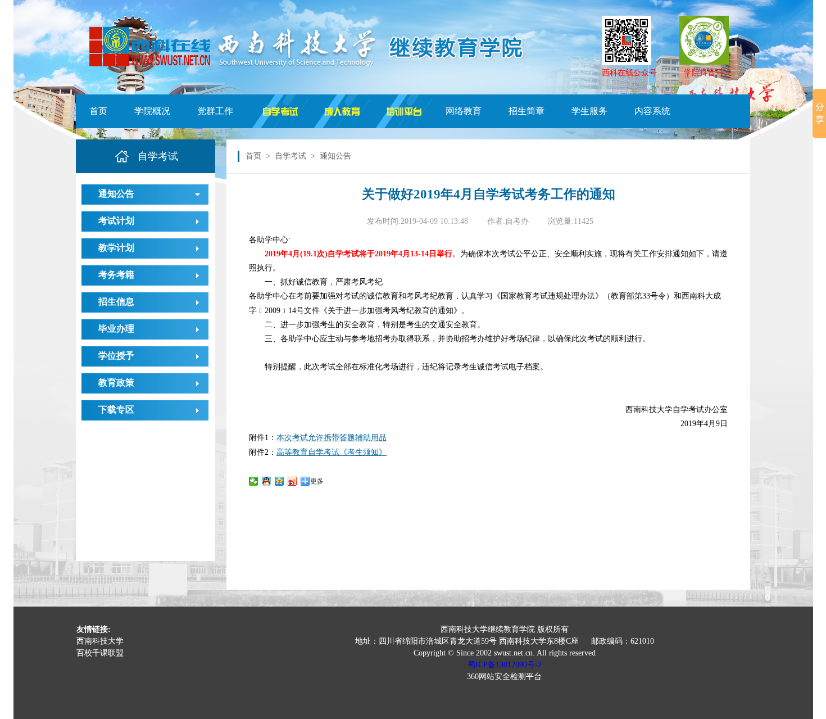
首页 (98, 111)
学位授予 (116, 355)
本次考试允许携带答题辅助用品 (331, 437)
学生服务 (589, 111)
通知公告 (116, 193)
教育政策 (116, 382)
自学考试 (290, 156)
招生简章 (526, 111)
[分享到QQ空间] (279, 481)
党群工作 (215, 111)
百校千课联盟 (100, 653)
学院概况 (152, 111)
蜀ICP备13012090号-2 (505, 665)
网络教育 (464, 111)
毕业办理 (116, 328)
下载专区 (116, 409)
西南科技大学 (100, 641)
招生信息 (116, 301)
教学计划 (116, 247)
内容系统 (652, 111)
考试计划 (116, 220)
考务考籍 (116, 274)
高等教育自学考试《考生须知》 (331, 452)
